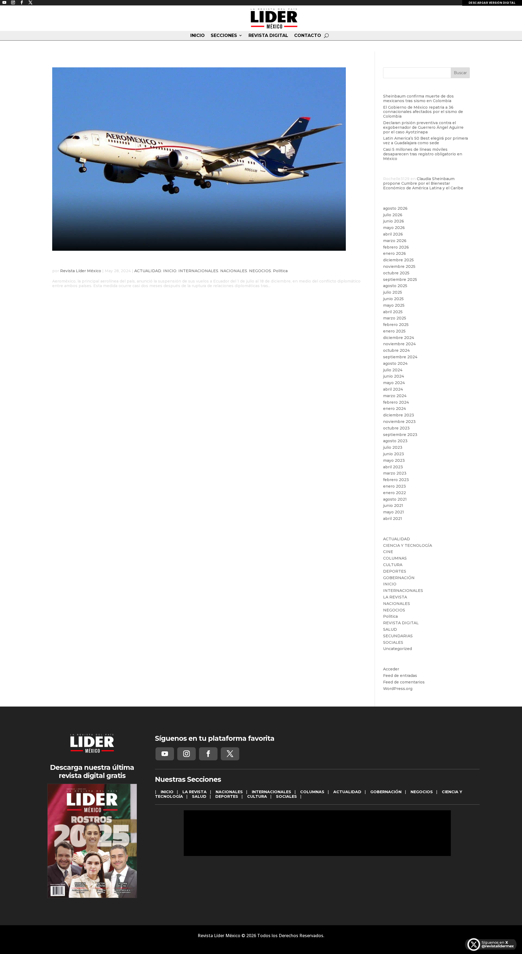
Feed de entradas (400, 675)
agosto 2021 (395, 499)
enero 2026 (394, 253)
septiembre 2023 (400, 434)
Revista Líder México (80, 270)
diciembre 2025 (398, 260)
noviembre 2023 (399, 421)
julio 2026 (392, 214)
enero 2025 (394, 331)
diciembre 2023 (398, 415)
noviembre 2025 (399, 266)
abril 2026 (393, 234)
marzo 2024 (394, 395)
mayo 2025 (394, 305)
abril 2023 (393, 467)
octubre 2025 (396, 273)
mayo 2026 (394, 227)
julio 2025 (392, 292)
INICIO (197, 35)
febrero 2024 (396, 402)
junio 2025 (393, 298)
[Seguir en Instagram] (186, 753)
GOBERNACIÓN (399, 577)
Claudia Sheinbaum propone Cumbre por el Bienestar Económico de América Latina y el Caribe (423, 183)
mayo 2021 (393, 512)
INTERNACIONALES (198, 270)
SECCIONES (224, 35)
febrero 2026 (396, 247)
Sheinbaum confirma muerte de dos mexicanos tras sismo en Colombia (418, 98)
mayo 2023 (394, 460)
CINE (388, 551)
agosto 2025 (395, 285)
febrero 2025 (396, 324)
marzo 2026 (394, 240)
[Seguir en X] (230, 753)
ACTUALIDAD (147, 270)
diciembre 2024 (398, 337)
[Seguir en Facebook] (208, 753)
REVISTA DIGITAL (268, 35)
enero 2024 (394, 408)
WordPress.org (397, 688)
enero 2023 (394, 486)
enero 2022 (394, 492)
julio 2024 (392, 370)
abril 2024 (393, 389)
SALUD (390, 629)
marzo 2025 (394, 318)
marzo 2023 (394, 473)
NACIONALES (233, 270)
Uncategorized (397, 648)
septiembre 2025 (400, 279)
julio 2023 (392, 447)
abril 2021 (392, 518)
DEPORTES (394, 571)
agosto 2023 (395, 440)
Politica (280, 270)
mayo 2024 (394, 382)
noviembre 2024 (399, 343)
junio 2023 (393, 453)
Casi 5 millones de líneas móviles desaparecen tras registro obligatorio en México (422, 154)
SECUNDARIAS (398, 635)
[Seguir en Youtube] (165, 753)
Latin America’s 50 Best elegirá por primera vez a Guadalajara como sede (425, 140)
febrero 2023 (396, 479)
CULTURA (392, 564)
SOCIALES (393, 642)
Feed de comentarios (404, 682)
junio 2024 (393, 376)
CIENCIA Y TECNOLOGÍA (407, 545)
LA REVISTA (395, 597)
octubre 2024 (396, 350)
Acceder (391, 669)
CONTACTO (307, 35)
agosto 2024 (395, 363)
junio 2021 (393, 505)
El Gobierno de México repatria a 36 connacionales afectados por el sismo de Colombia (423, 112)
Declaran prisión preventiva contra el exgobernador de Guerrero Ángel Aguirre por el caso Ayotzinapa (423, 127)
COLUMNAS (395, 558)
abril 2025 (393, 311)
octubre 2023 (396, 428)
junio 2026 (393, 221)
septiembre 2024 (400, 356)
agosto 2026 (395, 208)
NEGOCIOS (260, 270)
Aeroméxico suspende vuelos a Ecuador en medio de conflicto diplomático (191, 262)
